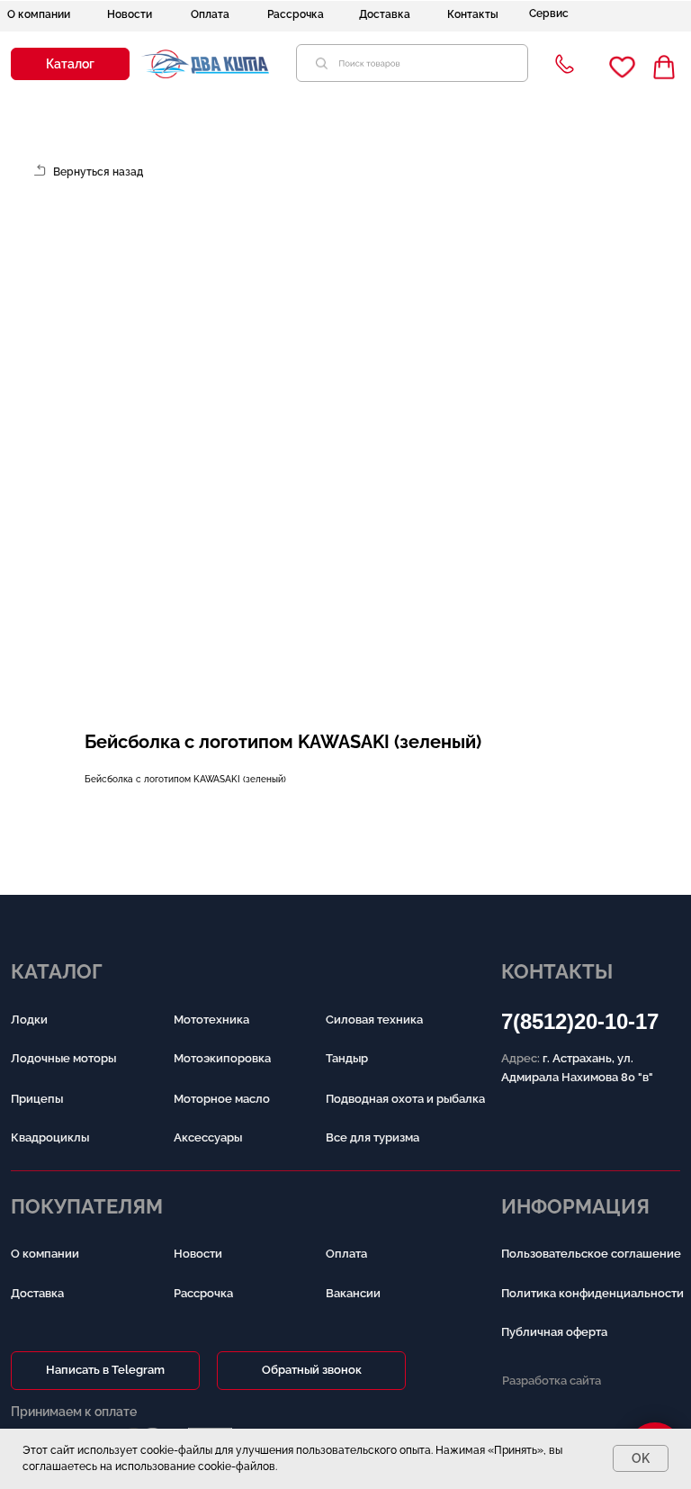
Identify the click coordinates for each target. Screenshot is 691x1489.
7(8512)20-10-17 (580, 1021)
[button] (70, 64)
